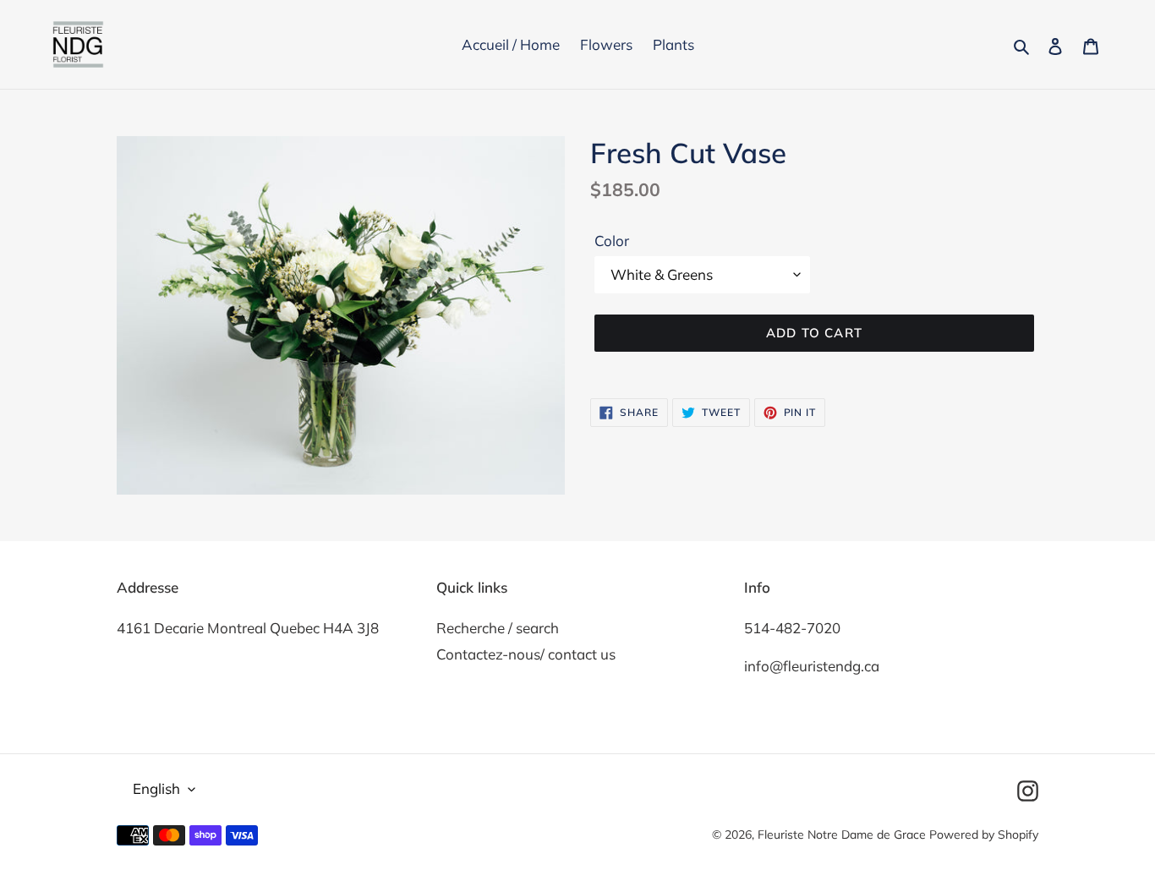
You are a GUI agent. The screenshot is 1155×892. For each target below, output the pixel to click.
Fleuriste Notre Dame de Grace (842, 834)
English (156, 788)
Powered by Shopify (983, 834)
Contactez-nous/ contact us (526, 654)
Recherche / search (497, 628)
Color (611, 240)
